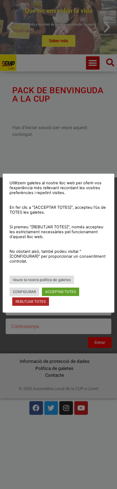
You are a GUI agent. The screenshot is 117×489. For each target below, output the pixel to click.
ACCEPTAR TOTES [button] (60, 291)
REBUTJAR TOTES (31, 301)
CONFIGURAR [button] (24, 291)
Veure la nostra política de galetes (42, 280)
